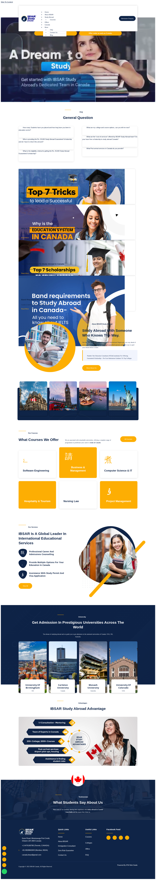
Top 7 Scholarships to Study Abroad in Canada (42, 264)
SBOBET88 (70, 872)
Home (47, 12)
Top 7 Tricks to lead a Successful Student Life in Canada (47, 193)
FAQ (51, 30)
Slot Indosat (70, 877)
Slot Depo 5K (71, 874)
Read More (25, 202)
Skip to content (7, 2)
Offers (47, 22)
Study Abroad (49, 17)
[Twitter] (115, 838)
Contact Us (53, 32)
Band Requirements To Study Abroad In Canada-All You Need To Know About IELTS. (59, 300)
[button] (76, 8)
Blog (51, 35)
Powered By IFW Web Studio (127, 865)
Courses (53, 20)
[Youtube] (127, 838)
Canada (47, 25)
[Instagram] (121, 838)
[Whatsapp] (4, 871)
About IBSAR (49, 14)
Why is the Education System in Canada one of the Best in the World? (54, 228)
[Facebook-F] (108, 838)
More (46, 27)
